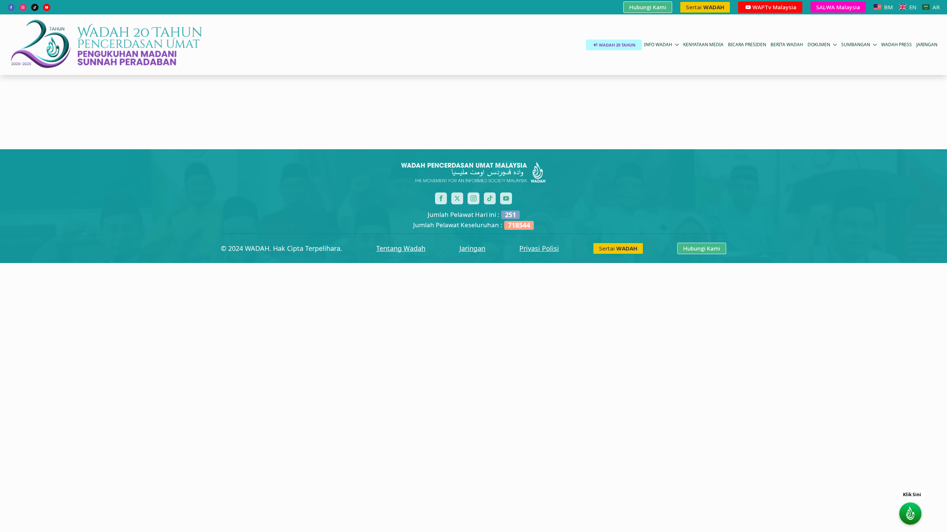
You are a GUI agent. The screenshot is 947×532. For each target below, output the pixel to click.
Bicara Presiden (747, 44)
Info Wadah (658, 44)
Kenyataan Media (703, 44)
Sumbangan (855, 44)
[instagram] (23, 7)
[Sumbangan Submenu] (874, 45)
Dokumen (819, 44)
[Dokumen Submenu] (834, 45)
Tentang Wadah (400, 248)
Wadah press (896, 44)
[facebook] (11, 7)
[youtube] (46, 7)
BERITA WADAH (787, 44)
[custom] (34, 7)
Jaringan (472, 248)
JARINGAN (926, 44)
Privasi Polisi (539, 248)
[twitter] (457, 198)
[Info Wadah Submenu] (676, 45)
